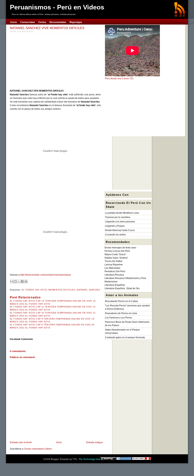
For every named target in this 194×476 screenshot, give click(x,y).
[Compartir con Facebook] (22, 281)
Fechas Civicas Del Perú (117, 251)
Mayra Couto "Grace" (115, 254)
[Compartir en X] (19, 281)
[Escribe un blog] (15, 281)
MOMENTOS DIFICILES (61, 290)
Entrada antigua (94, 442)
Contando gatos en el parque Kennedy (125, 337)
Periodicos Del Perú (115, 271)
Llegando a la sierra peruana (120, 221)
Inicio (59, 442)
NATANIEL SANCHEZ (88, 290)
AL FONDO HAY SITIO (34, 290)
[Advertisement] (42, 60)
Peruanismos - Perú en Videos (57, 7)
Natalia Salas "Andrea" (116, 257)
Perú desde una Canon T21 (119, 78)
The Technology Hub (89, 459)
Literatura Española (115, 285)
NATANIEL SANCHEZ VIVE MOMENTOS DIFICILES (47, 28)
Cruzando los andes (115, 234)
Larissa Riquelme (114, 264)
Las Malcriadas (112, 268)
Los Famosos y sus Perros (118, 317)
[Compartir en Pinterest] (26, 281)
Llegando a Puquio (115, 226)
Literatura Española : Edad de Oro (122, 288)
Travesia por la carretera (117, 217)
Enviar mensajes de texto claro (120, 247)
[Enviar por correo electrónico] (11, 281)
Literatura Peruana (114, 274)
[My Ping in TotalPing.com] (108, 459)
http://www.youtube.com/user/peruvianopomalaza (45, 274)
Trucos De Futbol (113, 261)
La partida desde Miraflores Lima (122, 213)
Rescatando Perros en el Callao (121, 301)
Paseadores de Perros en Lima (121, 313)
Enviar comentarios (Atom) (38, 449)
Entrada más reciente (21, 442)
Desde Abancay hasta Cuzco (120, 230)
